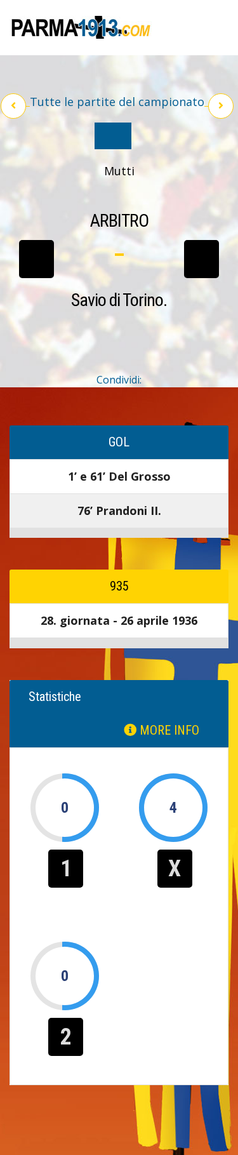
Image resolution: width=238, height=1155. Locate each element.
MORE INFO (167, 730)
